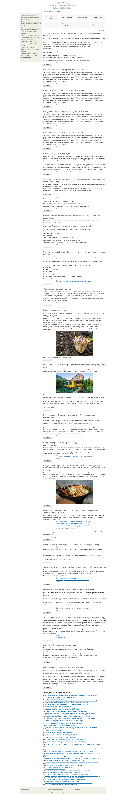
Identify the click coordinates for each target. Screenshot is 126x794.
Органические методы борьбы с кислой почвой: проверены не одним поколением (29, 55)
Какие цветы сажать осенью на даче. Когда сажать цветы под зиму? (63, 709)
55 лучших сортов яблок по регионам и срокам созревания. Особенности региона (67, 764)
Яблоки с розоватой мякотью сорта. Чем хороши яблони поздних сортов (64, 760)
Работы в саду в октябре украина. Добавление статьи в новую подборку (71, 545)
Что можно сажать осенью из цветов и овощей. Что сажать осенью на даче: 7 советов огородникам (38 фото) (74, 748)
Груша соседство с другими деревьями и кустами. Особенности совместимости (66, 711)
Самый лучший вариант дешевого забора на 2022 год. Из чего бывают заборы (66, 715)
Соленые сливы (82, 17)
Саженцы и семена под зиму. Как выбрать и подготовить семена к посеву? (65, 743)
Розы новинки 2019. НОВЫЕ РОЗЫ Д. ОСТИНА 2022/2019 (61, 734)
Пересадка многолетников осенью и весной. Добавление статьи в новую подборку (31, 23)
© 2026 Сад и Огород (25, 789)
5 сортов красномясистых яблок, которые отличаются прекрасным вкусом (65, 750)
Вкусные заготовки (98, 24)
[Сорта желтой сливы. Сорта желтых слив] (74, 660)
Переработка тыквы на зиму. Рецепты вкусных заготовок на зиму (68, 589)
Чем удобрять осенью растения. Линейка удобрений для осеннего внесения (65, 739)
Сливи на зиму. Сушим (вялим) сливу (58, 154)
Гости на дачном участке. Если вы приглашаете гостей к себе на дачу (64, 723)
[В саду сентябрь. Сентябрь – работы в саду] (74, 457)
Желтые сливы (82, 24)
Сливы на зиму (98, 17)
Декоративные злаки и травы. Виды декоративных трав (60, 725)
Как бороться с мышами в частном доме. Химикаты (58, 706)
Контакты (49, 789)
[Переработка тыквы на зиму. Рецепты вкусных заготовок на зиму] (74, 609)
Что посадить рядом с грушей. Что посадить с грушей (59, 767)
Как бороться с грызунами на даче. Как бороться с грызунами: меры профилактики (67, 708)
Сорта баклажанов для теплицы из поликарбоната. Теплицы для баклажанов (66, 729)
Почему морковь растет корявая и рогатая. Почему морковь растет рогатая (65, 736)
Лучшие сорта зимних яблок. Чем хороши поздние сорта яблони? (62, 772)
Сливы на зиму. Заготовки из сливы (57, 289)
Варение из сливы (67, 17)
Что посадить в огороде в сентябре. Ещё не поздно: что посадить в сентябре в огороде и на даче (71, 695)
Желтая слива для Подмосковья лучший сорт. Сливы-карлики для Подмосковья (67, 722)
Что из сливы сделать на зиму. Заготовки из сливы (63, 132)
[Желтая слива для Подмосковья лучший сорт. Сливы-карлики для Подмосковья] (74, 435)
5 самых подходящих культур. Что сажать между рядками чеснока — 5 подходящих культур (70, 718)
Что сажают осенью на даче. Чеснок (54, 699)
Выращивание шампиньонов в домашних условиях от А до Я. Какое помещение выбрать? (69, 751)
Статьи (68, 8)
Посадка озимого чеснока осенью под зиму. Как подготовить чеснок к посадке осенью (68, 716)
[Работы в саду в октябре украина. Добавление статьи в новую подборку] (74, 547)
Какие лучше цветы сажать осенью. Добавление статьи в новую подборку (65, 741)
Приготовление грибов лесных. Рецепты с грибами (63, 667)
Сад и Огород (63, 3)
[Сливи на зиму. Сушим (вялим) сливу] (74, 172)
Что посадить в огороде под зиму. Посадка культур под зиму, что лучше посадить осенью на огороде (72, 776)
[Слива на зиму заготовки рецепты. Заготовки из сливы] (74, 104)
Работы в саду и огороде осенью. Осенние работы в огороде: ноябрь (64, 720)
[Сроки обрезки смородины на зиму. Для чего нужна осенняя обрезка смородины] (74, 580)
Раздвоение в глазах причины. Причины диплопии (59, 732)
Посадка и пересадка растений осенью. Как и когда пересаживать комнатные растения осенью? (71, 701)
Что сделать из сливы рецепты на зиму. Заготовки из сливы (66, 112)
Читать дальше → (47, 64)
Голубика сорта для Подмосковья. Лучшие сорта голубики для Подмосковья (65, 778)
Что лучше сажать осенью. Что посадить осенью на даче (60, 697)
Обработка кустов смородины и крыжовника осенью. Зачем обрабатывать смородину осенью (70, 713)
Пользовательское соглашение (57, 789)
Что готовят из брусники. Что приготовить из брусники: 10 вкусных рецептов (65, 779)
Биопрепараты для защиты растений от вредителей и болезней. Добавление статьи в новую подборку (73, 758)
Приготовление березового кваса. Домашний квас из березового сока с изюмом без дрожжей (30, 37)
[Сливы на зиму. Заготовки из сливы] (74, 302)
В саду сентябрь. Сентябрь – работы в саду (60, 442)
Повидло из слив (51, 24)
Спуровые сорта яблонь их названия (55, 769)
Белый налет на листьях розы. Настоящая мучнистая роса (61, 784)
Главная (55, 8)
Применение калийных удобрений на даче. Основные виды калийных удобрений (66, 704)
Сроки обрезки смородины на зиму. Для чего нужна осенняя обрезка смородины (74, 567)
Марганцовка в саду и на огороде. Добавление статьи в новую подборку (30, 43)
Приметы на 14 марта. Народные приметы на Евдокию (60, 737)
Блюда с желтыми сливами (67, 24)
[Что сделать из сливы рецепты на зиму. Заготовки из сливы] (74, 125)
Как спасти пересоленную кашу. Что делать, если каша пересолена (63, 765)
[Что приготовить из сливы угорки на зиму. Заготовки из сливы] (74, 83)
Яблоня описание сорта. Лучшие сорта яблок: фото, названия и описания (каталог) (67, 771)
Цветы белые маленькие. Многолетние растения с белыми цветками (30, 49)
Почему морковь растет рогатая (53, 730)
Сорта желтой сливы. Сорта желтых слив (59, 645)
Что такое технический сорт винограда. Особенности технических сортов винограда (68, 774)
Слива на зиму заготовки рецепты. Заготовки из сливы (64, 91)
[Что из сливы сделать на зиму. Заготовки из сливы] (74, 146)
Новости (62, 8)
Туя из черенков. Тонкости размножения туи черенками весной (62, 781)
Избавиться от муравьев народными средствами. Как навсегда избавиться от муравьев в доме (71, 727)
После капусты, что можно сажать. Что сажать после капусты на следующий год (66, 702)
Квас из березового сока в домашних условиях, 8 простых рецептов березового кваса (68, 783)
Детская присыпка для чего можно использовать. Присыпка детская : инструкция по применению (71, 762)
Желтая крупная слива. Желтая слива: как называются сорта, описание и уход (73, 618)
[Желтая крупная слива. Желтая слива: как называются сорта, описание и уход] (74, 636)
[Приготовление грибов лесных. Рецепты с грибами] (74, 685)
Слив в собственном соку (51, 17)
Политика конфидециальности (53, 790)
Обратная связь (77, 789)
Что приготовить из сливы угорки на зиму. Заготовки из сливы (67, 70)
